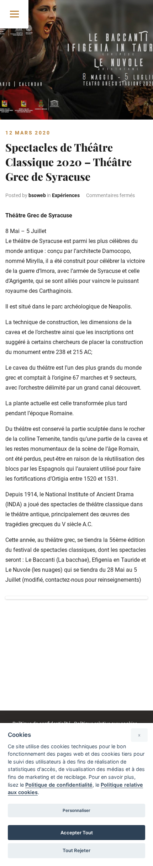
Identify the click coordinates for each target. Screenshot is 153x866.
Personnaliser (76, 810)
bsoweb (37, 195)
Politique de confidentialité (59, 785)
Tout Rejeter (76, 850)
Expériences (66, 195)
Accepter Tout (76, 832)
